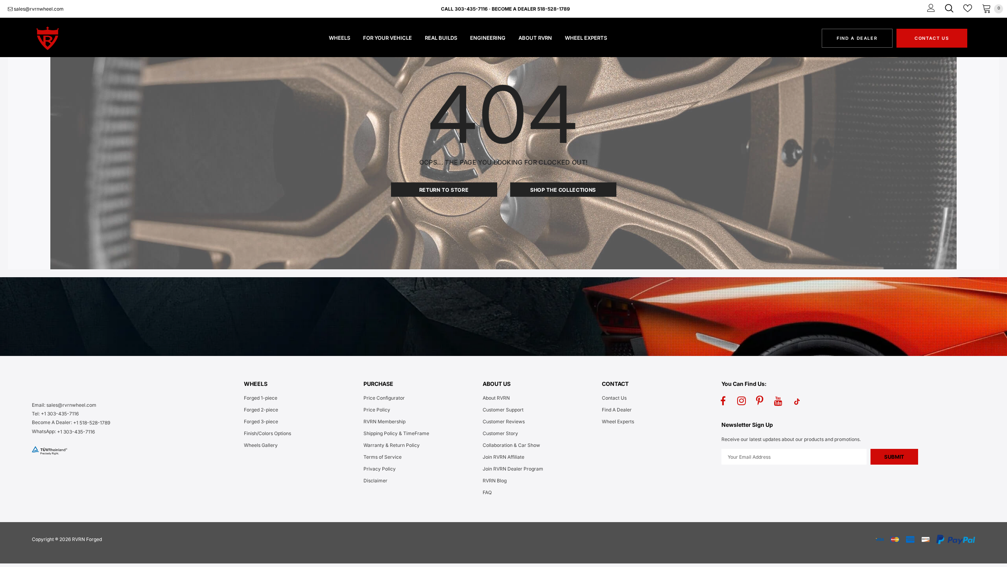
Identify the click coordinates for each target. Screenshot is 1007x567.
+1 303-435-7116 (76, 432)
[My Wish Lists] (967, 8)
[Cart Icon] (986, 8)
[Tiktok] (797, 401)
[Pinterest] (760, 401)
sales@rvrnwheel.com (38, 9)
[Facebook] (723, 401)
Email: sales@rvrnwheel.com (64, 405)
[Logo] (76, 38)
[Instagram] (741, 401)
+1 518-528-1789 (91, 423)
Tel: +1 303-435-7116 (55, 414)
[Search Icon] (949, 8)
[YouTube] (778, 401)
